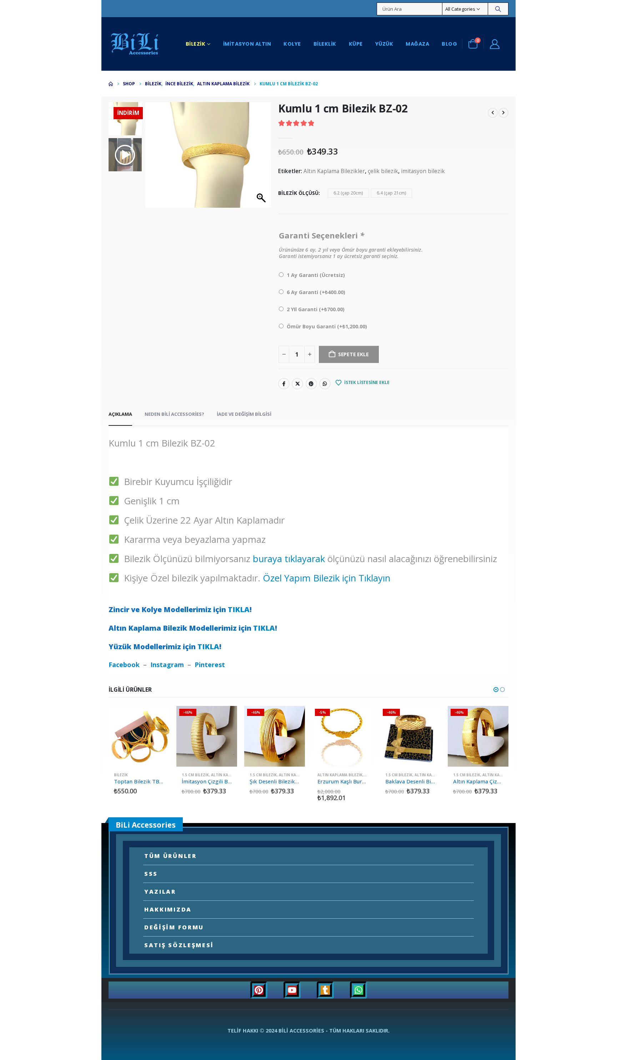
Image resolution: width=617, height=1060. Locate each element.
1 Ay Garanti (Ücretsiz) (316, 275)
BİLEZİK (196, 43)
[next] (503, 112)
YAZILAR (160, 891)
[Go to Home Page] (111, 83)
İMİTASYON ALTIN (247, 43)
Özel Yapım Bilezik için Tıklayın (326, 578)
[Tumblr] (325, 990)
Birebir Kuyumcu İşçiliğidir (175, 481)
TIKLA (239, 609)
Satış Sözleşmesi (179, 945)
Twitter (297, 383)
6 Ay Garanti (316, 292)
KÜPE (356, 43)
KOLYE (292, 43)
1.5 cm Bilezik (195, 774)
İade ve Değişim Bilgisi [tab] (244, 414)
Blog (449, 43)
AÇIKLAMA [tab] (120, 414)
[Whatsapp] (358, 990)
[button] (262, 158)
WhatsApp (325, 383)
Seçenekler (225, 717)
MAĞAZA (417, 43)
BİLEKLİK (324, 43)
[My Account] (494, 43)
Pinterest (311, 383)
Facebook (284, 383)
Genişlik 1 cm (149, 501)
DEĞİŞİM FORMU (174, 927)
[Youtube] (292, 990)
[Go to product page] (139, 736)
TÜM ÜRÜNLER (170, 856)
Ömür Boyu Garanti (327, 326)
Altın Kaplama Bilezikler (334, 171)
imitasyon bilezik (423, 171)
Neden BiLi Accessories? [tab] (174, 414)
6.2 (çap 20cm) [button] (348, 193)
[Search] (498, 9)
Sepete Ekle (157, 717)
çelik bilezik (383, 171)
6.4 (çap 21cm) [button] (391, 193)
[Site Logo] (135, 44)
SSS (151, 874)
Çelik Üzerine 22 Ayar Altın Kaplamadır (202, 520)
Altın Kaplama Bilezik (339, 774)
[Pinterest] (258, 990)
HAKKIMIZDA (168, 909)
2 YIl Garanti (316, 309)
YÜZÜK (384, 43)
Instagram (167, 664)
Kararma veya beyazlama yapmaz (192, 539)
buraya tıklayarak (289, 558)
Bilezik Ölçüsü (298, 193)
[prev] (493, 112)
